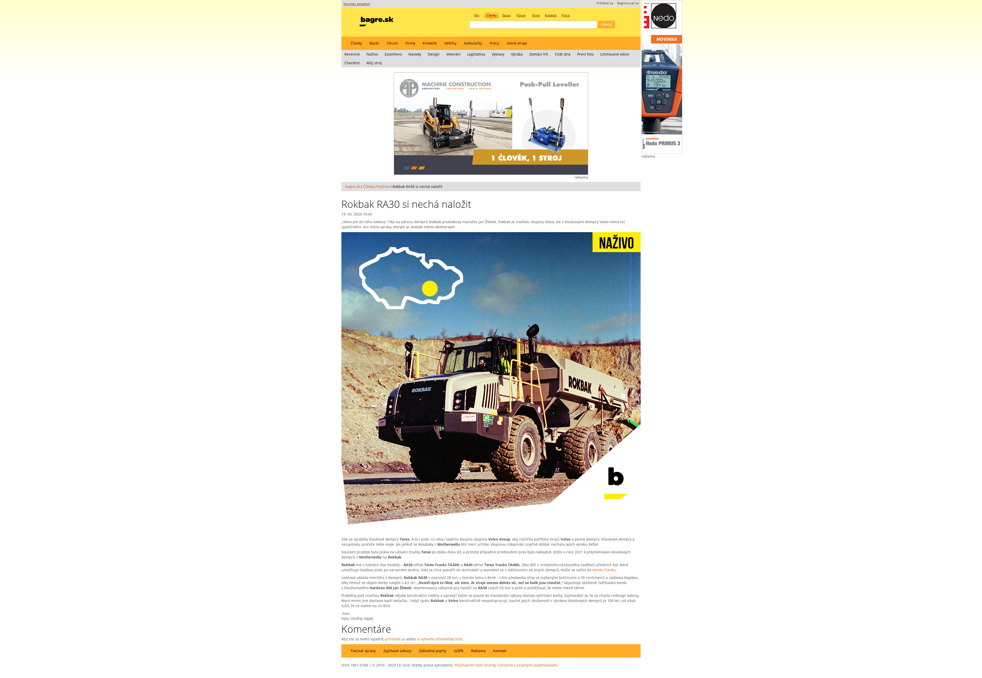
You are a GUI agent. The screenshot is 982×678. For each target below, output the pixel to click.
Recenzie (352, 54)
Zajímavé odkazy (397, 650)
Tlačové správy (363, 650)
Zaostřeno (393, 54)
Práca (494, 43)
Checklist (352, 62)
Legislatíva (476, 54)
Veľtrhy (450, 43)
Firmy (410, 43)
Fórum (392, 43)
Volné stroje (517, 43)
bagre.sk (352, 186)
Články (356, 43)
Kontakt (499, 650)
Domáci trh (538, 54)
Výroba (517, 54)
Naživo (372, 54)
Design (434, 54)
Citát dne (563, 54)
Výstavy (498, 54)
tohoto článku (604, 569)
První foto (585, 54)
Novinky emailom (356, 4)
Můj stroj (374, 62)
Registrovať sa (628, 3)
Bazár (374, 43)
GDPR (458, 650)
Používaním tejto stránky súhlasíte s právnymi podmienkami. (506, 665)
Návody (414, 54)
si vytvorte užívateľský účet (439, 639)
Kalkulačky (473, 43)
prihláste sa (395, 639)
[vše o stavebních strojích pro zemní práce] (377, 20)
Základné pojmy (432, 650)
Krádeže (430, 43)
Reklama (478, 650)
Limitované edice (614, 54)
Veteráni (453, 54)
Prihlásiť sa (605, 3)
